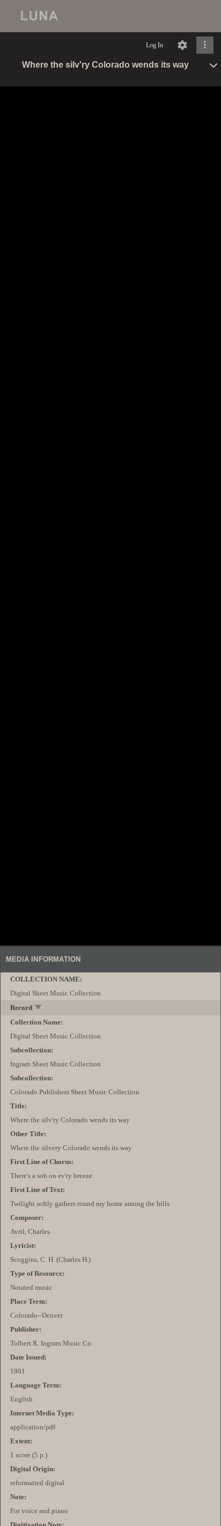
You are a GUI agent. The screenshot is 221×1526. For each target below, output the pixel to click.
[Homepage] (110, 16)
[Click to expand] (204, 45)
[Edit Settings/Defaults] (182, 45)
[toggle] (39, 1008)
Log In (154, 45)
